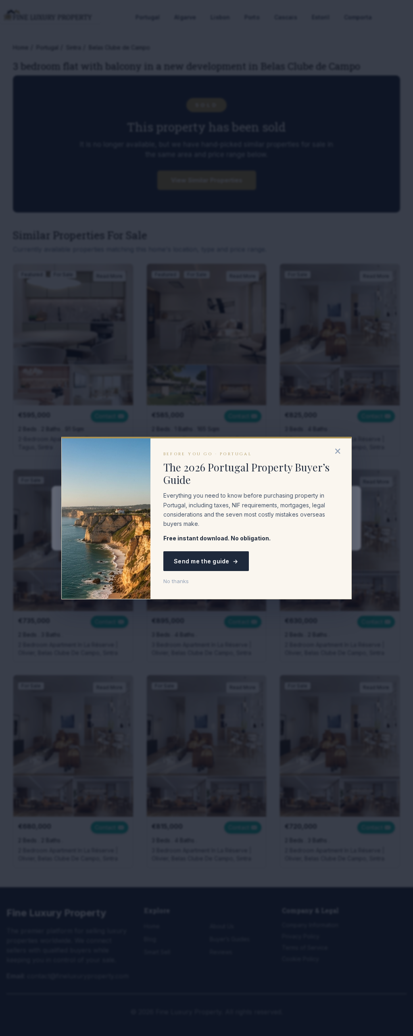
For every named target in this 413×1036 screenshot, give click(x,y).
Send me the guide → (206, 561)
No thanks (176, 581)
